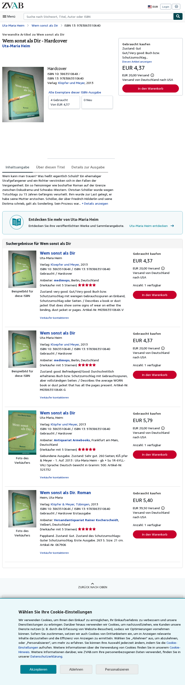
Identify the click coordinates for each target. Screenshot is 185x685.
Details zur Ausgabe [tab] (88, 167)
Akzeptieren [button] (38, 669)
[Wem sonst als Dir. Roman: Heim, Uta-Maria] (22, 526)
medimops (62, 280)
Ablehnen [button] (76, 669)
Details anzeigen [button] (96, 203)
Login (165, 6)
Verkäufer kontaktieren (54, 317)
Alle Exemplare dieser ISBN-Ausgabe (75, 92)
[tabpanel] (58, 190)
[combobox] (98, 16)
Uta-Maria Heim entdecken (149, 226)
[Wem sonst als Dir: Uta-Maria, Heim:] (22, 453)
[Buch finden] (178, 16)
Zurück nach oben (92, 587)
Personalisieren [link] (117, 669)
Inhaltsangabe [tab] (17, 167)
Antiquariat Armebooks (72, 440)
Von (60, 102)
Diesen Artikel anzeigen (137, 61)
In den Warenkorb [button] (150, 88)
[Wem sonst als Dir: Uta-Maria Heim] (22, 287)
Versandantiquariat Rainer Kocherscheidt (86, 520)
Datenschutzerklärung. (46, 656)
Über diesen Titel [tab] (50, 167)
